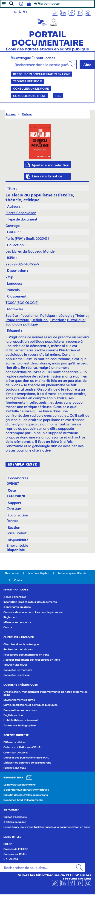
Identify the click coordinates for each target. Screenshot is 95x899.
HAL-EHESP (10, 859)
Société (12, 315)
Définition (40, 320)
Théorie (81, 315)
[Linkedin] (63, 12)
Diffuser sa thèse (14, 742)
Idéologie (65, 315)
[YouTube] (80, 12)
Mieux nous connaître (17, 622)
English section (13, 715)
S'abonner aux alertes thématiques (26, 789)
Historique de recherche (20, 4)
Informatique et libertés (72, 573)
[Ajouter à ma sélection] (28, 165)
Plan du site (12, 573)
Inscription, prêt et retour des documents (30, 602)
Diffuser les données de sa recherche (27, 762)
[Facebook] (72, 12)
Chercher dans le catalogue (21, 644)
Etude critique (18, 320)
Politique (48, 315)
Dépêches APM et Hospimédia (23, 800)
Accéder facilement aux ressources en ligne (31, 659)
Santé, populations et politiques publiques (30, 704)
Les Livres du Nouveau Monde (30, 251)
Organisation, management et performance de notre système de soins (45, 693)
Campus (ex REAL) (14, 854)
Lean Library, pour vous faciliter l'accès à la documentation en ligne (46, 827)
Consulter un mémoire (31, 88)
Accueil (11, 114)
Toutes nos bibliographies (19, 725)
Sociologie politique (22, 324)
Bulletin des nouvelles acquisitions (25, 795)
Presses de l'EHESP (15, 849)
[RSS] (55, 12)
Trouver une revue (27, 81)
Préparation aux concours (20, 710)
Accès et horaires (14, 597)
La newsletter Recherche (19, 784)
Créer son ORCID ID (15, 752)
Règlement (10, 617)
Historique (76, 320)
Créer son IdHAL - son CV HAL (22, 747)
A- (15, 12)
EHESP (7, 844)
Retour (27, 114)
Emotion (57, 320)
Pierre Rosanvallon (21, 213)
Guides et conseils (15, 817)
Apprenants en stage (17, 607)
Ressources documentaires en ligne (41, 74)
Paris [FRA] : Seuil (20, 238)
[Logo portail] (47, 22)
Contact (18, 580)
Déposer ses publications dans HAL (26, 757)
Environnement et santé (19, 699)
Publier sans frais (14, 768)
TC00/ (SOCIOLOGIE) (22, 303)
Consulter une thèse (29, 95)
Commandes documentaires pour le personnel (33, 612)
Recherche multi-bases (18, 649)
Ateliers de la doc (14, 822)
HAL (58, 95)
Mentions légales (38, 573)
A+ (25, 12)
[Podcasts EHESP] (88, 12)
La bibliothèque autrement (20, 720)
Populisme (29, 315)
